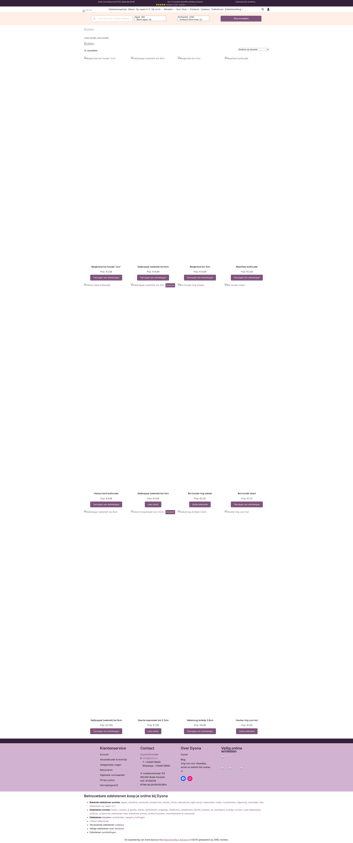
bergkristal (155, 802)
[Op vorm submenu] (161, 9)
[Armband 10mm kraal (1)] (193, 19)
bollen (114, 809)
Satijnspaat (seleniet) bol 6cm (153, 266)
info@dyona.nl (150, 758)
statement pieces (138, 813)
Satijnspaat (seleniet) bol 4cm (153, 493)
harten (197, 809)
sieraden (106, 817)
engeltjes (163, 809)
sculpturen (104, 813)
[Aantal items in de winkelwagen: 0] (262, 9)
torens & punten (156, 813)
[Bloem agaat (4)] (150, 19)
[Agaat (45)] (150, 17)
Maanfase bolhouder (247, 266)
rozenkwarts (229, 802)
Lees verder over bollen (96, 37)
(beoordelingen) (191, 5)
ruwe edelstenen (252, 809)
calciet (165, 802)
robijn (219, 802)
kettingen (140, 817)
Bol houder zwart (247, 493)
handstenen (187, 809)
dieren (141, 809)
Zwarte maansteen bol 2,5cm (153, 720)
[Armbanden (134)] (193, 17)
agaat (124, 802)
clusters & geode (127, 809)
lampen (205, 809)
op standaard (218, 809)
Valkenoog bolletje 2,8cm (200, 720)
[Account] (268, 9)
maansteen (208, 802)
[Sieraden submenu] (174, 9)
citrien (174, 802)
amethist (132, 802)
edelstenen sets (119, 813)
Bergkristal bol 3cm (200, 266)
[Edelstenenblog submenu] (242, 9)
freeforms (174, 809)
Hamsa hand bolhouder (106, 493)
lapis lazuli (196, 802)
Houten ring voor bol (247, 720)
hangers (129, 817)
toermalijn (253, 802)
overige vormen (234, 809)
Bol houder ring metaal (200, 493)
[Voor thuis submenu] (188, 9)
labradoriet (184, 802)
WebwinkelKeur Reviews (175, 839)
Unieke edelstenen (99, 821)
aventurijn (144, 802)
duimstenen (151, 809)
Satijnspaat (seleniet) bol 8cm (106, 720)
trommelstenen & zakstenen (180, 813)
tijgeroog (242, 802)
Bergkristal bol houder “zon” (106, 266)
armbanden (118, 817)
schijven (94, 813)
